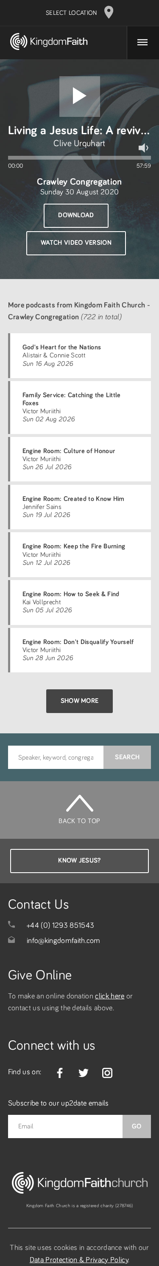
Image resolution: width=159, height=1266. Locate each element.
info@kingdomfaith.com (63, 941)
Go (137, 1126)
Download (76, 215)
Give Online (40, 975)
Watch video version (76, 242)
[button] (79, 96)
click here (109, 996)
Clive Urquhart (79, 143)
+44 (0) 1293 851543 (60, 925)
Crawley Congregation (79, 182)
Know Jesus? (79, 860)
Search (127, 757)
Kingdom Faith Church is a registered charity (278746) (79, 1205)
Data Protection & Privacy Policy (79, 1260)
